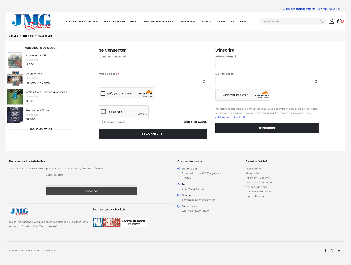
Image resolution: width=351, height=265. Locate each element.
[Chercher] (321, 21)
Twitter (332, 250)
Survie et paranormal (80, 21)
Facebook (325, 250)
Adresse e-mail (234, 56)
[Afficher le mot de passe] (203, 81)
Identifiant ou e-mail (121, 56)
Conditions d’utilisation (259, 191)
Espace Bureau (255, 196)
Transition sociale (230, 21)
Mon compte (253, 168)
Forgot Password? (195, 122)
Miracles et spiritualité (120, 21)
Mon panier (252, 173)
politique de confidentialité (230, 117)
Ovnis (205, 21)
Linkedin (338, 250)
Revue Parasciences (157, 21)
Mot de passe (116, 74)
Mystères (186, 21)
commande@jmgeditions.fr (300, 8)
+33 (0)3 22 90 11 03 (330, 8)
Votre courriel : (55, 175)
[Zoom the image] (19, 209)
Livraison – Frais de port (259, 182)
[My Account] (332, 21)
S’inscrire (267, 128)
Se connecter (153, 134)
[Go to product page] (15, 60)
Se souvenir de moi (114, 122)
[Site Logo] (32, 21)
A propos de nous (256, 187)
